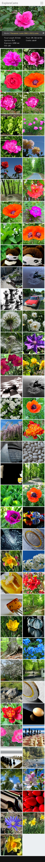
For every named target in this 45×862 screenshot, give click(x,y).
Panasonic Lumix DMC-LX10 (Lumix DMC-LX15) (26, 33)
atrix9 (34, 40)
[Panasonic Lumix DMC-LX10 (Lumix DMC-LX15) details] (43, 33)
